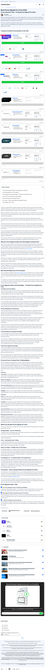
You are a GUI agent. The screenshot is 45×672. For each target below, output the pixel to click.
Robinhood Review (16, 125)
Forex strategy (29, 248)
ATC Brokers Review (16, 154)
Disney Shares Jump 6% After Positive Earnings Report (20, 562)
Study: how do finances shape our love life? (17, 550)
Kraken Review (15, 35)
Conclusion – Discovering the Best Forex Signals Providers (15, 200)
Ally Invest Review (16, 54)
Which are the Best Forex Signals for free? (11, 198)
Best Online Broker (5, 625)
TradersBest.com (3, 7)
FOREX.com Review (16, 139)
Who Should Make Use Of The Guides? (11, 192)
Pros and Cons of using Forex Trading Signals (12, 196)
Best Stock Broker (5, 628)
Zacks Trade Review (16, 170)
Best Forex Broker (5, 626)
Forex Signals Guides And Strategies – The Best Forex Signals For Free (17, 194)
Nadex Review (15, 98)
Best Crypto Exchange (5, 630)
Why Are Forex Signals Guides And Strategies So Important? (15, 190)
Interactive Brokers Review (17, 111)
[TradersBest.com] (5, 4)
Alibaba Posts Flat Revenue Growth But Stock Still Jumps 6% (21, 568)
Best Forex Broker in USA (15, 476)
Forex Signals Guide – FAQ (8, 202)
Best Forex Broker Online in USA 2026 (14, 511)
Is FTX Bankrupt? (12, 556)
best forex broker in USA (21, 272)
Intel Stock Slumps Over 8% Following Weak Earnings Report (21, 574)
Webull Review (15, 74)
